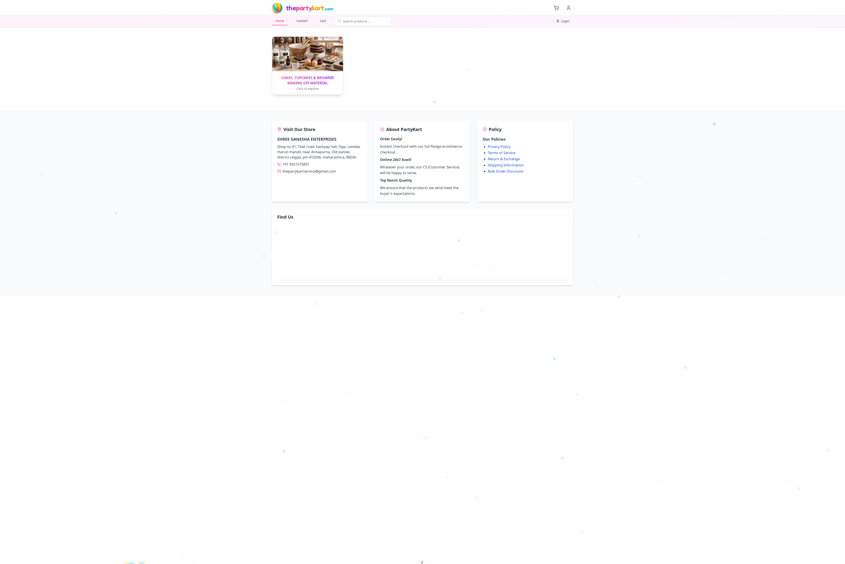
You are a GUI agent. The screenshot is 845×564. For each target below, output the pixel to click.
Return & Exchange (504, 159)
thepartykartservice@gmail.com (309, 171)
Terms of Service (501, 152)
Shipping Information (506, 165)
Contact (302, 21)
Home (280, 21)
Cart (323, 21)
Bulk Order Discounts (506, 171)
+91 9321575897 (296, 164)
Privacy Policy (499, 146)
